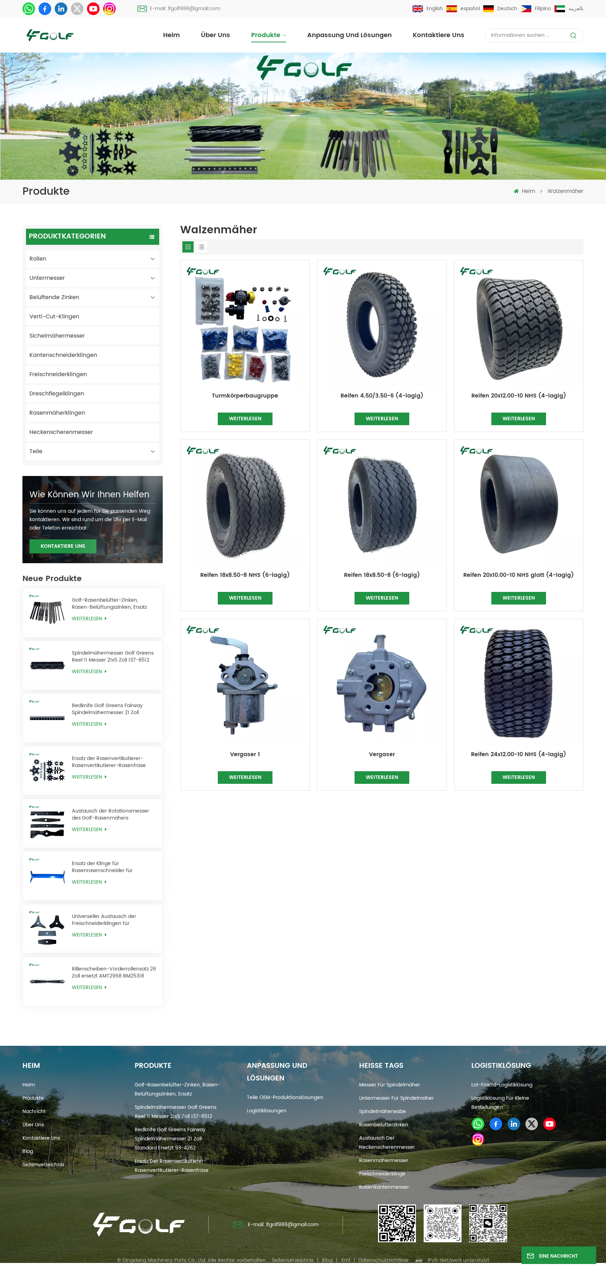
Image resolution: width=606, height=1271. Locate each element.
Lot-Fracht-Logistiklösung (501, 1085)
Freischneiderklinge (382, 1174)
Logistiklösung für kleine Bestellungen (500, 1102)
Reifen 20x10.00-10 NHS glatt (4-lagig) (518, 575)
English (434, 9)
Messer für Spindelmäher (389, 1085)
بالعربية (576, 9)
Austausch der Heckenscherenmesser (387, 1142)
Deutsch (507, 9)
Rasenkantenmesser (384, 1187)
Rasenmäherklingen (57, 412)
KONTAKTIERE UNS (63, 546)
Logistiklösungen (267, 1111)
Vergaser (382, 755)
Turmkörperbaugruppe (245, 396)
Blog (27, 1151)
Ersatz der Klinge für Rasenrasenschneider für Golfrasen (102, 867)
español (470, 9)
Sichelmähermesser (57, 335)
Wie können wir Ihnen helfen (89, 495)
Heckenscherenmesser (61, 432)
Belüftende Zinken (54, 297)
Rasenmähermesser (383, 1160)
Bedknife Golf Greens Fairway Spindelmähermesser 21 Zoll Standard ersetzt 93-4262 (107, 709)
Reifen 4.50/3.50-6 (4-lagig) (382, 396)
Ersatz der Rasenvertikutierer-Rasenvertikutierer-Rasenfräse (109, 762)
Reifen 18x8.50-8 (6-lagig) (382, 575)
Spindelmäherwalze (382, 1111)
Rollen (37, 258)
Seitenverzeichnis (43, 1165)
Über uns (215, 35)
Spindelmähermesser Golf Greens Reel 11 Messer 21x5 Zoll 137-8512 (113, 657)
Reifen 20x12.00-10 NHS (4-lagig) (518, 396)
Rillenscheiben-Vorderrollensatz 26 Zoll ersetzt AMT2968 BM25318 (114, 973)
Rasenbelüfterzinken (383, 1125)
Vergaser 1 (245, 755)
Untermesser (47, 278)
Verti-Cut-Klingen (54, 316)
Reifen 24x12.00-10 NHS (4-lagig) (518, 755)
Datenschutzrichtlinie (383, 1260)
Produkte (266, 35)
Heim (171, 35)
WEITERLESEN (87, 619)
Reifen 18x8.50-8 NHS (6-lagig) (245, 575)
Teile (35, 451)
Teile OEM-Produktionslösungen (285, 1097)
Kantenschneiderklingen (63, 355)
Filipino (543, 9)
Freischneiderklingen (58, 374)
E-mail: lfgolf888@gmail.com (185, 9)
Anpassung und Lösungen (349, 35)
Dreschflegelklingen (56, 393)
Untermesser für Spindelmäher (396, 1098)
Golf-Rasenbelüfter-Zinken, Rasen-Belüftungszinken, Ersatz (109, 604)
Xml (345, 1260)
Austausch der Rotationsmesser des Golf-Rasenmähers (110, 815)
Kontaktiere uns (438, 35)
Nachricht (34, 1111)
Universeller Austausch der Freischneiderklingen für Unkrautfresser (104, 920)
